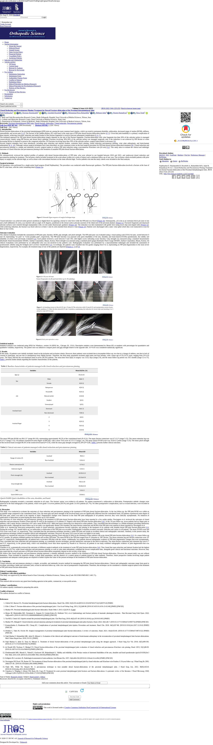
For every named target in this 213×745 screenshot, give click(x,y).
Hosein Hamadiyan (120, 113)
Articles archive (9, 62)
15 (147, 527)
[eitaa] (198, 177)
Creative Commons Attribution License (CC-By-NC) (40, 719)
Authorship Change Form (18, 78)
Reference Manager (198, 155)
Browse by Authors (16, 68)
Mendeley (165, 161)
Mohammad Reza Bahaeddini (78, 113)
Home (6, 42)
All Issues (12, 64)
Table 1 (2, 359)
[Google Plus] (193, 177)
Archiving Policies (15, 58)
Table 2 (94, 442)
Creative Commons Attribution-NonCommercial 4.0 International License (90, 707)
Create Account (5, 24)
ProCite (187, 155)
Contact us (8, 98)
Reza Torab (140, 113)
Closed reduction (60, 123)
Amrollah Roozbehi (54, 113)
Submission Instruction (17, 74)
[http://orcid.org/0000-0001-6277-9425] (129, 114)
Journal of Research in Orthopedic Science (33, 738)
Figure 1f (82, 227)
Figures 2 (69, 247)
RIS (167, 155)
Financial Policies (15, 54)
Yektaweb (23, 742)
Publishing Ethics (15, 82)
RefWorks (162, 157)
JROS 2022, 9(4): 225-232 (110, 108)
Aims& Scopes (14, 50)
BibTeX (162, 155)
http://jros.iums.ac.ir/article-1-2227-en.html (178, 174)
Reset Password (5, 26)
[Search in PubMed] (20, 114)
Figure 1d (72, 225)
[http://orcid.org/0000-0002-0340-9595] (40, 114)
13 (51, 245)
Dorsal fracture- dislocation (44, 123)
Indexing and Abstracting (13, 60)
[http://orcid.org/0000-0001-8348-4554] (15, 114)
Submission (8, 96)
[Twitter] (179, 177)
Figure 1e (144, 225)
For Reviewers (9, 90)
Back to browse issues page (131, 108)
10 (14, 145)
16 (99, 547)
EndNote (173, 155)
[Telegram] (183, 177)
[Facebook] (174, 177)
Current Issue (13, 66)
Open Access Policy (16, 52)
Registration (8, 94)
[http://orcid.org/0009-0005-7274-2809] (147, 114)
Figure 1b (101, 221)
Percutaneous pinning (74, 123)
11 (108, 147)
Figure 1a (39, 167)
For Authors (8, 72)
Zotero (175, 161)
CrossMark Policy (15, 56)
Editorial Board (14, 48)
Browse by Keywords (16, 70)
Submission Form (15, 76)
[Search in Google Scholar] (18, 114)
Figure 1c (119, 223)
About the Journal (15, 46)
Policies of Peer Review (17, 88)
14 (103, 521)
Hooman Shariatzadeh (30, 113)
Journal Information (11, 44)
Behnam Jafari (101, 113)
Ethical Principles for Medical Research (22, 84)
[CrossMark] (185, 139)
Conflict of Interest (15, 80)
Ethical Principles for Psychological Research (25, 86)
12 (35, 239)
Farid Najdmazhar (6, 113)
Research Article (16, 677)
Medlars (180, 155)
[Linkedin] (188, 177)
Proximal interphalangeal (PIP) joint (21, 123)
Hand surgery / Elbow (37, 677)
